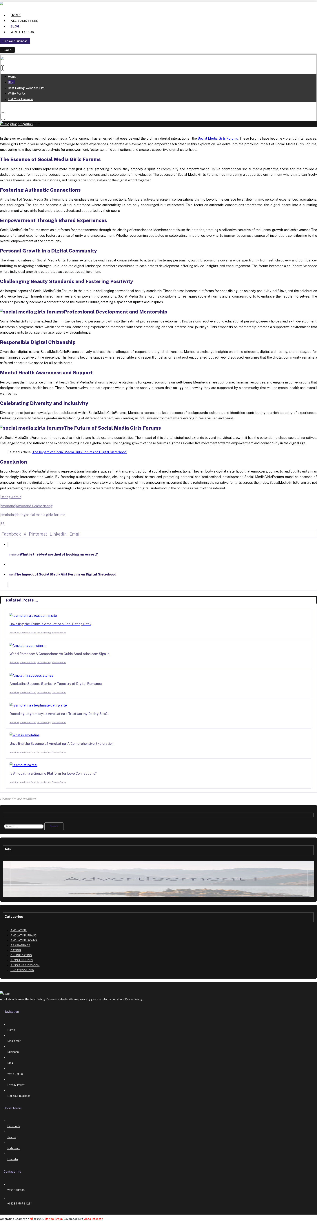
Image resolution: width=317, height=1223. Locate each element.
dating (48, 506)
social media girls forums (45, 515)
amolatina (8, 506)
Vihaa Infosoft (93, 1218)
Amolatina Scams (29, 506)
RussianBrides (59, 633)
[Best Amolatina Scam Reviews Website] (17, 4)
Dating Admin (11, 497)
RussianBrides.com (25, 965)
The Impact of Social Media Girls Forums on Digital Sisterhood (79, 452)
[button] (1, 68)
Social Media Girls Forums (218, 138)
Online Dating (44, 633)
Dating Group (54, 1218)
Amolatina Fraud (28, 633)
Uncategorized (22, 970)
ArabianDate (20, 945)
